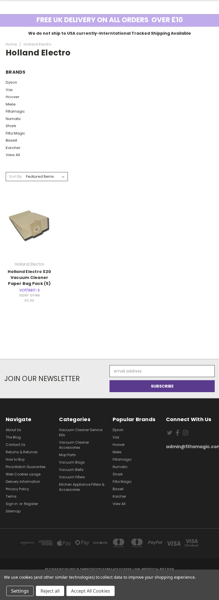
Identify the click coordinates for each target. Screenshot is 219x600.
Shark (11, 126)
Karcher (13, 147)
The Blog (13, 437)
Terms (11, 496)
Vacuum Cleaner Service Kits (80, 432)
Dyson (11, 82)
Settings (20, 591)
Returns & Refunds (22, 452)
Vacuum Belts (71, 469)
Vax (9, 89)
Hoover (12, 97)
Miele (11, 104)
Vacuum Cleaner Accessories (74, 445)
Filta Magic (15, 133)
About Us (13, 429)
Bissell (11, 140)
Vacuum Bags (72, 462)
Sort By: (16, 176)
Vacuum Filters (72, 477)
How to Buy (15, 459)
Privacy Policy (17, 489)
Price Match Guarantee (25, 466)
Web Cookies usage (23, 474)
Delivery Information (23, 481)
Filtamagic (15, 111)
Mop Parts (67, 454)
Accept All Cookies (90, 591)
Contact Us (15, 444)
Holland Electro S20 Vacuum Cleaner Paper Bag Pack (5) (29, 277)
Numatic (13, 118)
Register (31, 503)
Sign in (12, 503)
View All (13, 155)
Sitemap (13, 511)
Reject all (50, 591)
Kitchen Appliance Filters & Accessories (81, 487)
